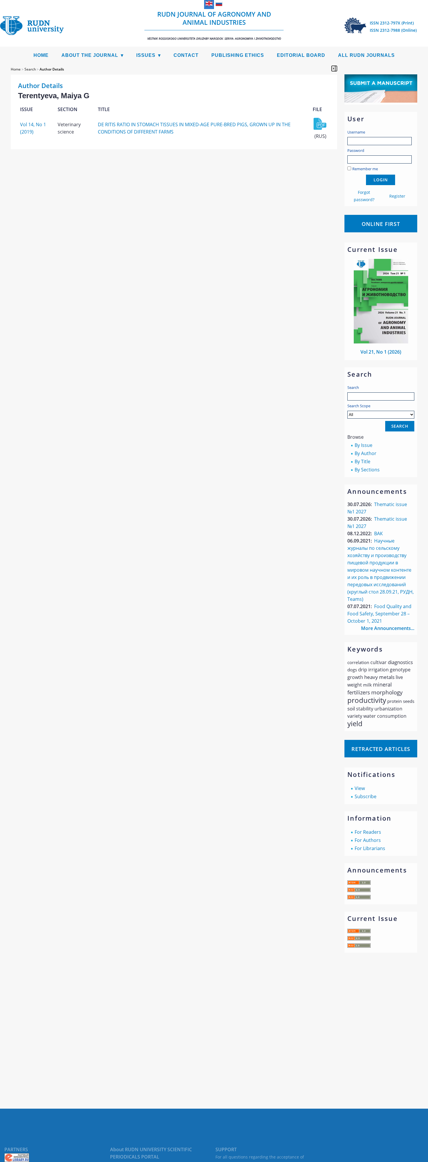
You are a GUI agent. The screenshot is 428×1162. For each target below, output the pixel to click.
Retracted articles (380, 748)
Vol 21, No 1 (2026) (380, 352)
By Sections (367, 469)
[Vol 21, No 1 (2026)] (381, 341)
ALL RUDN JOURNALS (366, 55)
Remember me (365, 168)
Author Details (52, 69)
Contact (186, 55)
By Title (362, 461)
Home (41, 55)
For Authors (368, 840)
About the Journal (89, 55)
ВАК (378, 533)
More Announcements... (387, 628)
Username (356, 132)
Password (355, 150)
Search (353, 387)
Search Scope (358, 405)
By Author (365, 453)
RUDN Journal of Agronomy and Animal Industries (214, 25)
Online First (381, 223)
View (360, 788)
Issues (145, 55)
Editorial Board (301, 55)
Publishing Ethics (237, 55)
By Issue (363, 445)
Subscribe (365, 796)
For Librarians (370, 848)
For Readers (368, 832)
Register (397, 196)
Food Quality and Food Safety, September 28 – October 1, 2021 (379, 613)
